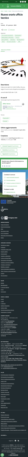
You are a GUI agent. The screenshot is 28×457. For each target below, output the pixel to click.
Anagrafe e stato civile (6, 249)
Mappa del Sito (4, 407)
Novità (6, 11)
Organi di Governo (5, 225)
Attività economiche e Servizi (7, 310)
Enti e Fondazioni (5, 233)
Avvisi (10, 11)
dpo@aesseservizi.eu (8, 366)
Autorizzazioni (4, 254)
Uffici (2, 229)
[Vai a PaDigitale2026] (9, 217)
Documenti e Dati (5, 231)
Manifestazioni (4, 285)
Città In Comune (16, 448)
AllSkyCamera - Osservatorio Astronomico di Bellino (12, 426)
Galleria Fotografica (5, 306)
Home (2, 11)
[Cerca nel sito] (24, 6)
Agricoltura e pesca (5, 245)
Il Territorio (3, 303)
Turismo (2, 273)
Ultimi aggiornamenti (5, 403)
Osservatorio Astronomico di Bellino (9, 421)
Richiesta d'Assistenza (6, 388)
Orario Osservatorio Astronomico (8, 428)
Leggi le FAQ (3, 381)
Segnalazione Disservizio (6, 386)
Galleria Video (4, 308)
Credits (2, 401)
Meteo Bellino (4, 423)
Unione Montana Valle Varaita (7, 419)
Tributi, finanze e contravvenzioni (8, 271)
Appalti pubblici (4, 252)
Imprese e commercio (5, 265)
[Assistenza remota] (21, 448)
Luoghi (2, 301)
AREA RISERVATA (14, 455)
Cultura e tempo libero (6, 258)
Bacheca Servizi (4, 390)
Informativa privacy (5, 394)
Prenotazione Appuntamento (7, 383)
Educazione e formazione (6, 260)
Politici (2, 238)
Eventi (2, 299)
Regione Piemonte (5, 1)
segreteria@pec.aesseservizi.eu (10, 368)
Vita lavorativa (4, 275)
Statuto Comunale (5, 392)
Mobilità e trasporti (5, 267)
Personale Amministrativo (7, 235)
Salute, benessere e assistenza (8, 269)
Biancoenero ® (10, 452)
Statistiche (3, 405)
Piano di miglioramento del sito (8, 379)
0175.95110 (10, 107)
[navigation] (3, 6)
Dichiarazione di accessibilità (7, 377)
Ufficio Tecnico (7, 104)
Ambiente (3, 247)
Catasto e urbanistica (5, 256)
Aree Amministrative (5, 227)
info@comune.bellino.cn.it (11, 108)
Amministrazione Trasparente (7, 375)
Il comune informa (5, 287)
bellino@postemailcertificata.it (10, 324)
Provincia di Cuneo (5, 417)
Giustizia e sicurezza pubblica (7, 262)
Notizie (2, 283)
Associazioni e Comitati (6, 312)
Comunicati (3, 292)
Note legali (3, 396)
